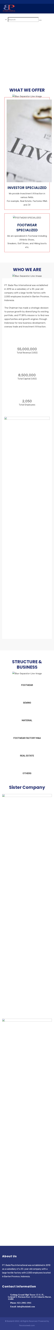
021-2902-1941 (24, 1303)
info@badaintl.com (26, 1306)
